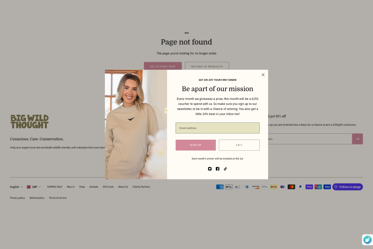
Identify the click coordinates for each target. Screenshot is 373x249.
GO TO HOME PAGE (163, 66)
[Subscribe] (357, 138)
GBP (34, 186)
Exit (239, 145)
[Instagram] (210, 169)
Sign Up (195, 145)
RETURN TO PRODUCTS (207, 66)
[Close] (263, 74)
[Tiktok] (225, 169)
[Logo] (29, 122)
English (14, 186)
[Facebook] (218, 169)
